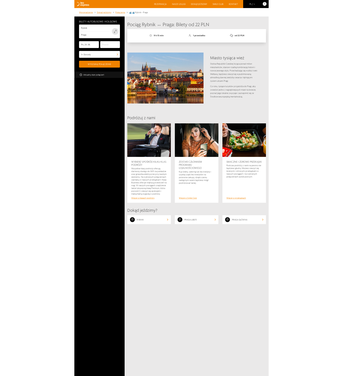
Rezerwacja (160, 4)
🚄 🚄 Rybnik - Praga (138, 12)
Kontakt (233, 4)
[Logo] (83, 4)
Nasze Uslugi (179, 4)
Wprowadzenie (86, 12)
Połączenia (120, 12)
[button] (115, 31)
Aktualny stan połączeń (93, 75)
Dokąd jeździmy (199, 4)
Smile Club (218, 4)
